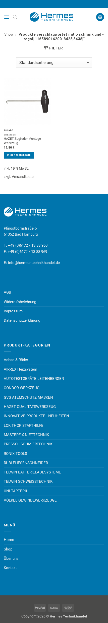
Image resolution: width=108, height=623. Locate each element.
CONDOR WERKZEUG (21, 388)
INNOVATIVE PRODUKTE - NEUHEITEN (36, 416)
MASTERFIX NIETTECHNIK (26, 435)
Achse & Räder (16, 360)
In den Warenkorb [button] (19, 155)
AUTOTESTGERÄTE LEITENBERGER (34, 378)
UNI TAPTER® (16, 491)
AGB (7, 292)
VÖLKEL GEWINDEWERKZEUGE (30, 500)
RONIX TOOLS (15, 453)
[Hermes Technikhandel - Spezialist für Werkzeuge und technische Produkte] (54, 17)
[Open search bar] (15, 17)
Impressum (13, 311)
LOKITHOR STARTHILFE (23, 425)
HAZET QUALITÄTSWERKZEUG (30, 406)
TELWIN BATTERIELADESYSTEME (32, 472)
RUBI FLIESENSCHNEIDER (26, 463)
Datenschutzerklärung (22, 320)
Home (9, 539)
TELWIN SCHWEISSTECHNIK (28, 481)
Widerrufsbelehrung (20, 302)
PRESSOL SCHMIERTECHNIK (28, 444)
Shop (8, 34)
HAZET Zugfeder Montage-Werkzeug (23, 141)
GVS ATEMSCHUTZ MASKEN (28, 397)
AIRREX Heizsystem (20, 369)
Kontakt (10, 568)
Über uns (11, 558)
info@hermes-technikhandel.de (34, 262)
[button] (7, 17)
